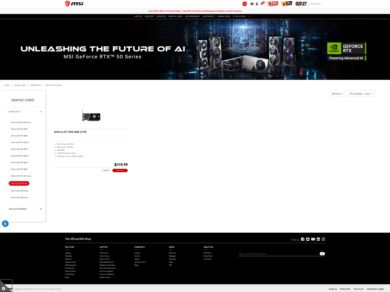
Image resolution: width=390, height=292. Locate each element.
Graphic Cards (20, 85)
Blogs (136, 265)
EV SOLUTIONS (239, 16)
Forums (137, 256)
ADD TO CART (120, 170)
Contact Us (333, 289)
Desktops (68, 256)
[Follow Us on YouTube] (313, 239)
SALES (251, 16)
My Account (104, 253)
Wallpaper (173, 256)
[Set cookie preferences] (6, 286)
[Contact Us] (251, 3)
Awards (137, 253)
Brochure (172, 253)
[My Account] (256, 3)
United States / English (375, 289)
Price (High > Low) (360, 93)
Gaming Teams (139, 262)
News (171, 262)
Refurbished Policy (106, 262)
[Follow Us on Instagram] (323, 239)
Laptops (68, 253)
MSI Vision (207, 253)
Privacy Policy (345, 289)
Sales (67, 277)
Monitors (68, 259)
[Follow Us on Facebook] (302, 239)
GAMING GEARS (223, 16)
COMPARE (106, 170)
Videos (136, 259)
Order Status (104, 256)
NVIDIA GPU (36, 85)
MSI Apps (172, 259)
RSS (170, 265)
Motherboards (70, 265)
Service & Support (106, 271)
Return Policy (105, 259)
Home (7, 85)
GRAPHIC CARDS (176, 16)
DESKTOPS (149, 16)
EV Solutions (69, 274)
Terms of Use (358, 289)
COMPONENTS (208, 16)
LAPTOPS (138, 16)
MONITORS (161, 16)
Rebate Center (105, 277)
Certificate (208, 259)
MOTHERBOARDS (192, 16)
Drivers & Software (107, 274)
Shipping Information (107, 265)
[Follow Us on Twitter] (307, 239)
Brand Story (208, 256)
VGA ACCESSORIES (18, 208)
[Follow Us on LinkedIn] (318, 239)
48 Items (337, 93)
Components (69, 268)
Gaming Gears (70, 271)
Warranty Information (108, 268)
